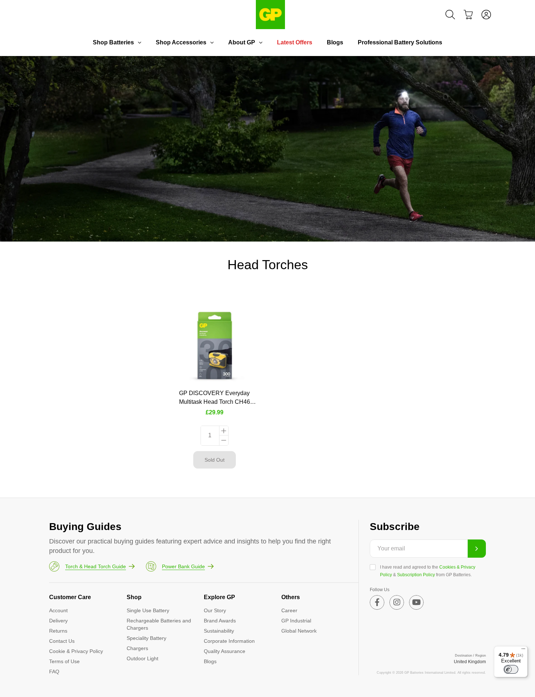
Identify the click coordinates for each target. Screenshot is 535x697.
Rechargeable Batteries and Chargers (159, 624)
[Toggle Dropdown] (139, 42)
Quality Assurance (224, 651)
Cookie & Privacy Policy (76, 651)
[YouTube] (416, 602)
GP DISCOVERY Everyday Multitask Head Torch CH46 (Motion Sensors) (214, 402)
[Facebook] (377, 602)
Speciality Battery (146, 638)
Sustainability (219, 631)
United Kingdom (470, 661)
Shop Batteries (113, 42)
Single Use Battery (148, 610)
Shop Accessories (181, 42)
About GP (241, 42)
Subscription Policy (416, 574)
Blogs (335, 42)
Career (289, 610)
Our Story (215, 610)
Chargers (137, 648)
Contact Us (62, 641)
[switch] (511, 669)
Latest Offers (294, 42)
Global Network (299, 631)
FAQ (54, 671)
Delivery (58, 621)
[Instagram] (396, 602)
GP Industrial (296, 621)
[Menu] (523, 650)
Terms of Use (64, 661)
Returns (58, 631)
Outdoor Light (142, 658)
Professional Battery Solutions (400, 42)
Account (58, 610)
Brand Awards (220, 621)
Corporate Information (229, 641)
